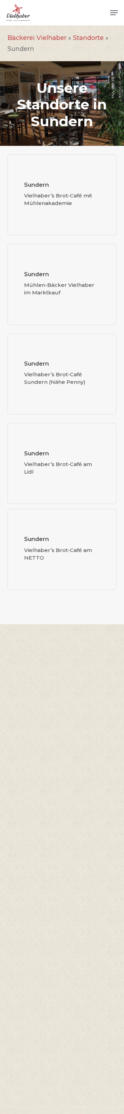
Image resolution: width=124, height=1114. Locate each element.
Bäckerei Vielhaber (37, 38)
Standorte (88, 38)
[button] (114, 12)
